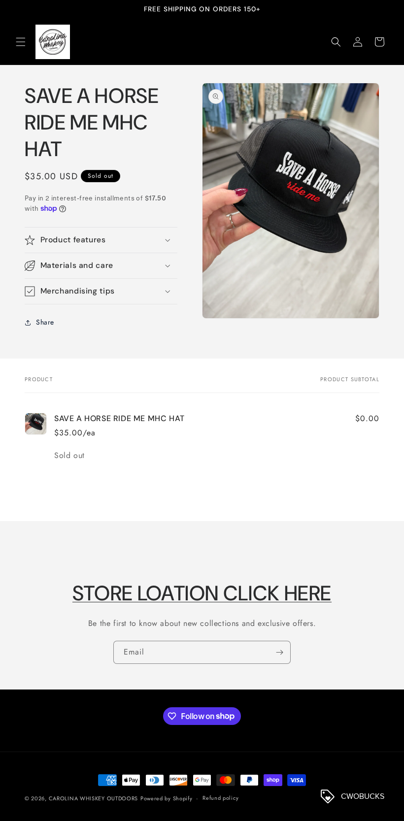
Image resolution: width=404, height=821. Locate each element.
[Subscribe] (279, 652)
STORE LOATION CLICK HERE (202, 593)
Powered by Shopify (166, 798)
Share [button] (45, 322)
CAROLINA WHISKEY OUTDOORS (93, 798)
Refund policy (220, 798)
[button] (21, 42)
